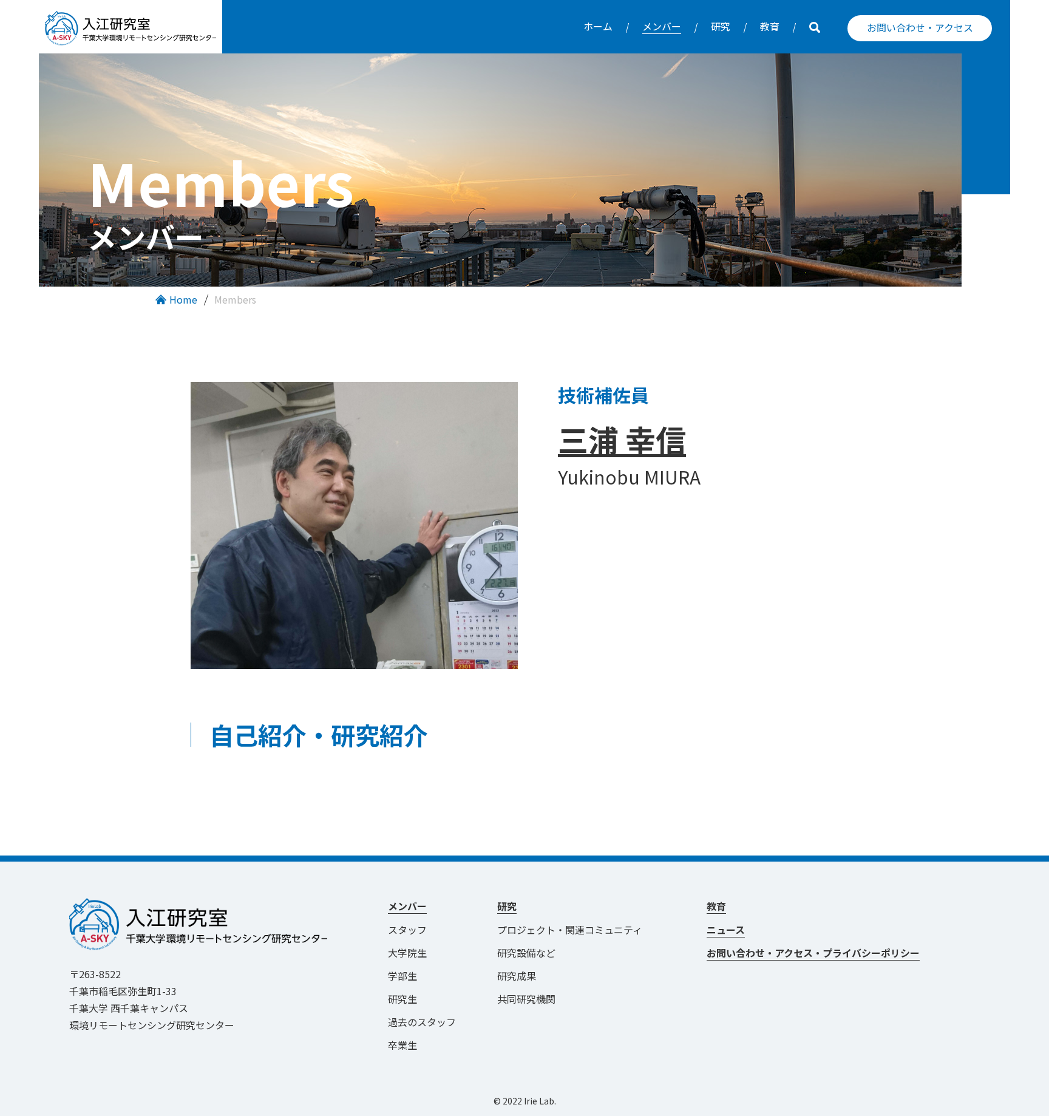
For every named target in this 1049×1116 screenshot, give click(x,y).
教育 (769, 26)
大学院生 (407, 952)
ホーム (598, 26)
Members (235, 299)
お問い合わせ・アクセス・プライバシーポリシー (813, 952)
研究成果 (516, 975)
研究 (720, 26)
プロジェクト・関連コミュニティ (574, 929)
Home (183, 299)
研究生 (402, 999)
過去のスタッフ (422, 1022)
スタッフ (407, 929)
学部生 (402, 975)
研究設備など (526, 952)
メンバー (661, 26)
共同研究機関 (526, 999)
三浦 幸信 (622, 439)
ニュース (726, 929)
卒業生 (402, 1045)
